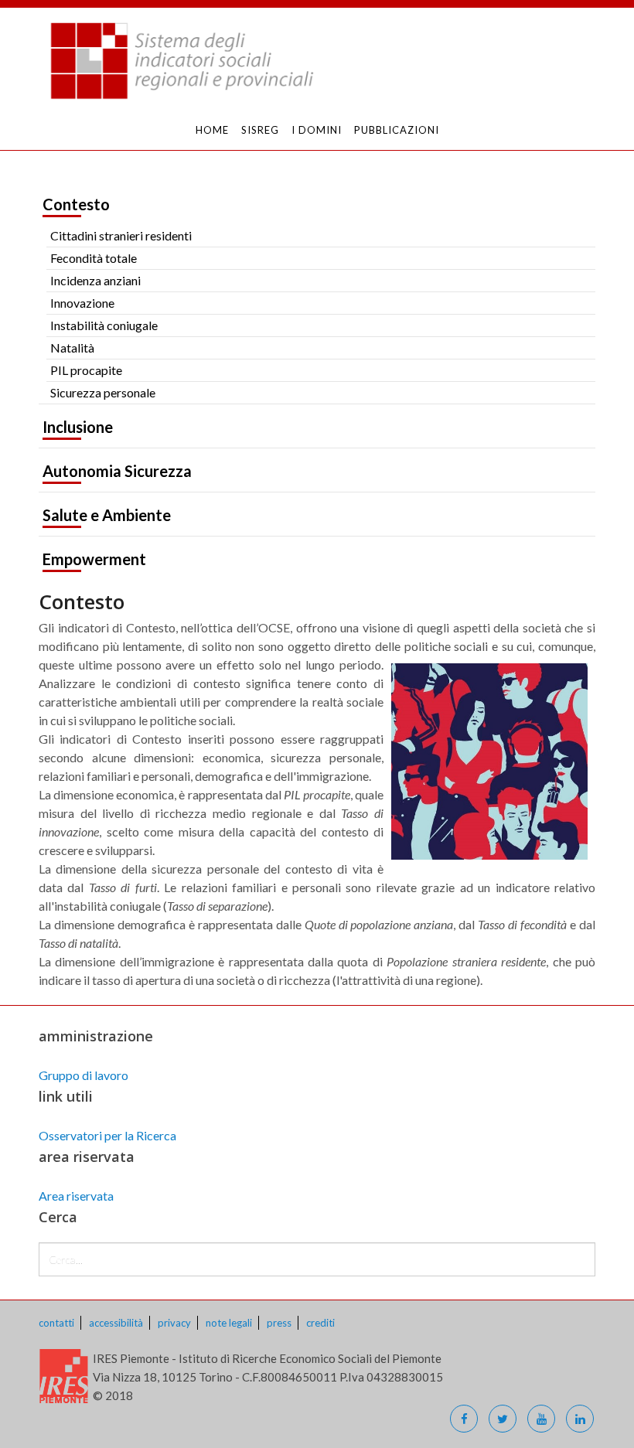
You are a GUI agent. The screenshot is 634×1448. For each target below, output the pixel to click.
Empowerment (94, 559)
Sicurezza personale (102, 392)
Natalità (72, 347)
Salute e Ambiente (107, 515)
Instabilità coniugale (104, 325)
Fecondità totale (93, 257)
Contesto (76, 204)
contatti (56, 1323)
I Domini (316, 130)
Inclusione (78, 426)
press (279, 1323)
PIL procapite (86, 370)
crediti (320, 1323)
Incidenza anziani (95, 280)
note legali (229, 1323)
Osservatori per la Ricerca (107, 1135)
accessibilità (116, 1323)
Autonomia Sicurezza (117, 471)
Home (212, 130)
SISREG (260, 130)
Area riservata (76, 1195)
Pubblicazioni (396, 130)
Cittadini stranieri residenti (121, 235)
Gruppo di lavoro (83, 1075)
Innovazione (82, 302)
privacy (174, 1323)
